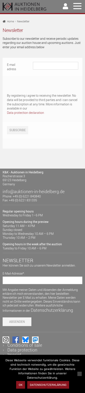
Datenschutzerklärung (52, 310)
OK (20, 385)
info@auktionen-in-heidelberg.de (34, 191)
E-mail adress (11, 67)
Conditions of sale (24, 345)
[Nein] (79, 374)
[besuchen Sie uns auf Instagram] (6, 340)
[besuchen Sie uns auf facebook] (15, 340)
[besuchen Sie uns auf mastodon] (35, 340)
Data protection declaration (25, 113)
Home (10, 21)
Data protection (22, 350)
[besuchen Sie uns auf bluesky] (25, 340)
